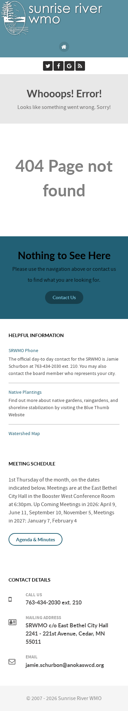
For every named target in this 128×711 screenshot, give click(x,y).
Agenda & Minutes (35, 539)
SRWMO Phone (23, 350)
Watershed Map (24, 433)
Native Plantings (25, 392)
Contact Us (64, 297)
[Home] (64, 47)
